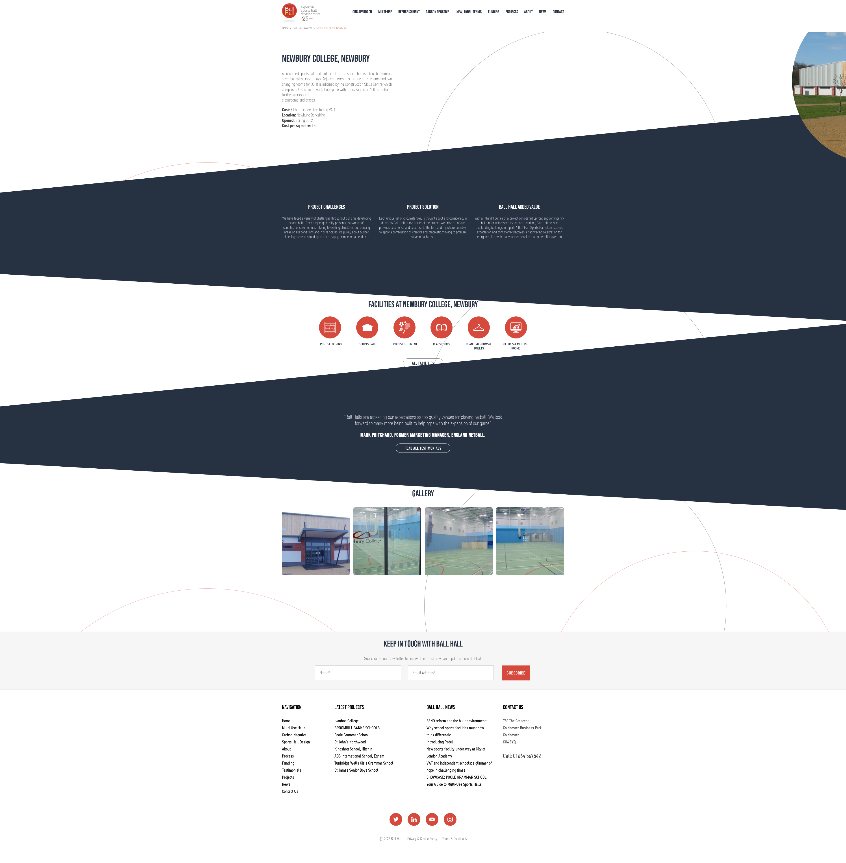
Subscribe (515, 673)
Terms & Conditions (454, 838)
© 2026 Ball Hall (390, 838)
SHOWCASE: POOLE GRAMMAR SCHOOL (456, 777)
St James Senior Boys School (356, 770)
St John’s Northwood (350, 742)
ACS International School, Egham (359, 756)
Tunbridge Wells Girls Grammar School (363, 763)
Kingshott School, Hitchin (353, 749)
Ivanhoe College (346, 721)
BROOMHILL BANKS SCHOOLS (357, 728)
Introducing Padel (440, 742)
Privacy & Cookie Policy (422, 838)
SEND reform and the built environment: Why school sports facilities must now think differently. (457, 728)
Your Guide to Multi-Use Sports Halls (454, 784)
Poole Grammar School (351, 735)
